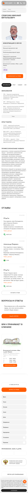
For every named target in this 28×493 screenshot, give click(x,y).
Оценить (18, 463)
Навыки (20, 85)
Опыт (14, 85)
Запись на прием (14, 389)
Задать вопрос (13, 316)
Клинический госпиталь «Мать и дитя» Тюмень (11, 351)
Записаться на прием (14, 76)
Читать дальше (8, 231)
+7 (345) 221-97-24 (20, 3)
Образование (6, 85)
